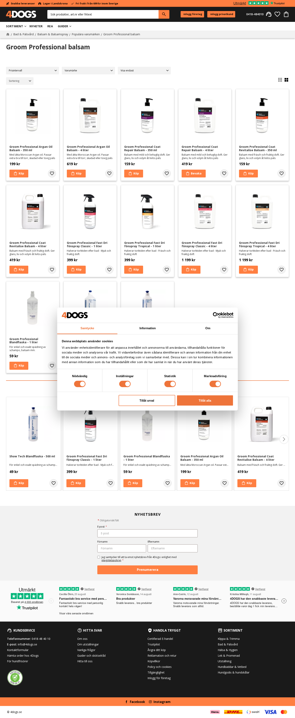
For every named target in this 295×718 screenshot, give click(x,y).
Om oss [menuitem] (82, 639)
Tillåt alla (205, 400)
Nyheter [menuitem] (36, 26)
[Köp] (18, 174)
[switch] (125, 384)
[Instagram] (150, 702)
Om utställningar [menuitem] (88, 644)
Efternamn (153, 541)
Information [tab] (147, 328)
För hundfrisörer (17, 661)
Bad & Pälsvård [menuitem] (228, 644)
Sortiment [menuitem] (14, 26)
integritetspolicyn (111, 560)
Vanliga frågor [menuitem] (86, 650)
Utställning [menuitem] (224, 661)
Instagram (162, 702)
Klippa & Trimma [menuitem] (229, 639)
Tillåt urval (146, 400)
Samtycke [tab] (87, 328)
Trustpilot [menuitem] (154, 644)
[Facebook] (126, 702)
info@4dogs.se (27, 644)
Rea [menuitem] (50, 26)
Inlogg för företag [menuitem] (159, 678)
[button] (277, 14)
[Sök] (164, 14)
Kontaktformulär (17, 650)
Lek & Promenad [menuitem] (229, 655)
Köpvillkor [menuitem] (154, 661)
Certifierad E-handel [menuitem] (160, 639)
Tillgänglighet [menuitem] (156, 672)
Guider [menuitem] (63, 26)
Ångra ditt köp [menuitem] (157, 650)
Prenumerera (147, 569)
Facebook (137, 702)
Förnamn (102, 541)
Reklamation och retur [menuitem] (162, 655)
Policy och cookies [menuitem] (160, 667)
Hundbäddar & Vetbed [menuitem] (232, 667)
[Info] (194, 174)
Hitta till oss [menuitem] (85, 661)
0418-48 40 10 (41, 639)
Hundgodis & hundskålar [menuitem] (233, 672)
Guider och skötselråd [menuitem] (91, 655)
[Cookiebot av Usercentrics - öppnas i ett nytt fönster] (215, 315)
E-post (102, 526)
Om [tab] (207, 328)
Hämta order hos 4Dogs (23, 655)
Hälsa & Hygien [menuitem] (228, 650)
